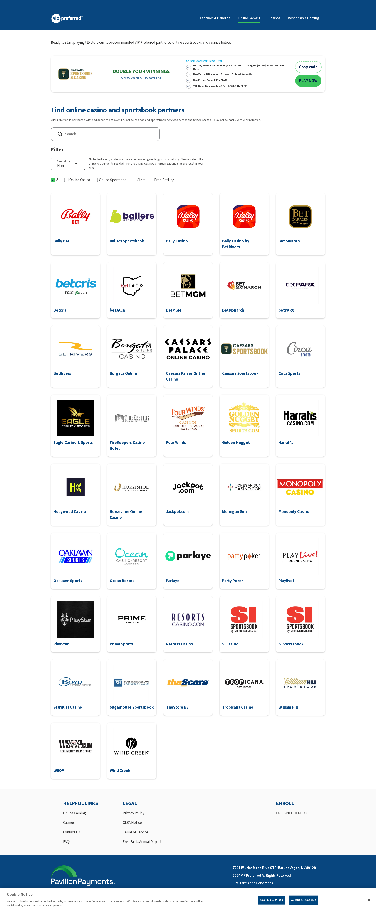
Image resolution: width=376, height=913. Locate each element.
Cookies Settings (271, 900)
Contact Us (71, 832)
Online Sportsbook (113, 180)
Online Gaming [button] (249, 18)
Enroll (285, 803)
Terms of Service (135, 832)
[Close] (369, 900)
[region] (188, 900)
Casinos (274, 18)
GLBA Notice (132, 822)
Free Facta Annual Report (142, 842)
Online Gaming (74, 813)
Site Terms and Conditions (253, 883)
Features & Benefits (215, 18)
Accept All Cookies (303, 900)
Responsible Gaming (303, 18)
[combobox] (68, 163)
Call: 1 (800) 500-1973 (291, 813)
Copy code (308, 67)
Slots (141, 180)
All (58, 180)
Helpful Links (80, 803)
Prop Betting (164, 180)
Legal (130, 803)
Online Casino (79, 180)
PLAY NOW (308, 81)
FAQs (66, 842)
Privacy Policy (133, 813)
